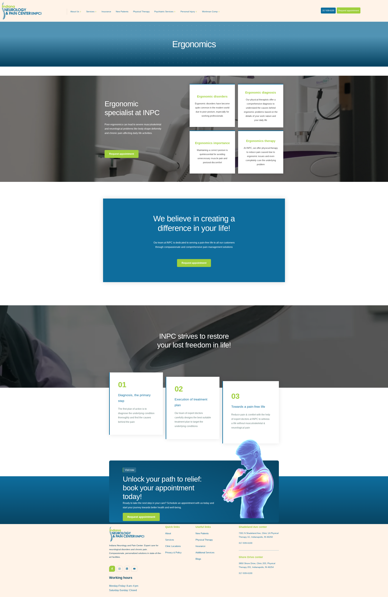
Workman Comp (210, 11)
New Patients (122, 11)
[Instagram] (119, 569)
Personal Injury (188, 11)
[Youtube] (134, 569)
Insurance (106, 11)
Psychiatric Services (163, 11)
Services (90, 11)
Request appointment (141, 516)
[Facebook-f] (112, 569)
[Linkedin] (127, 569)
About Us (74, 11)
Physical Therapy (141, 11)
